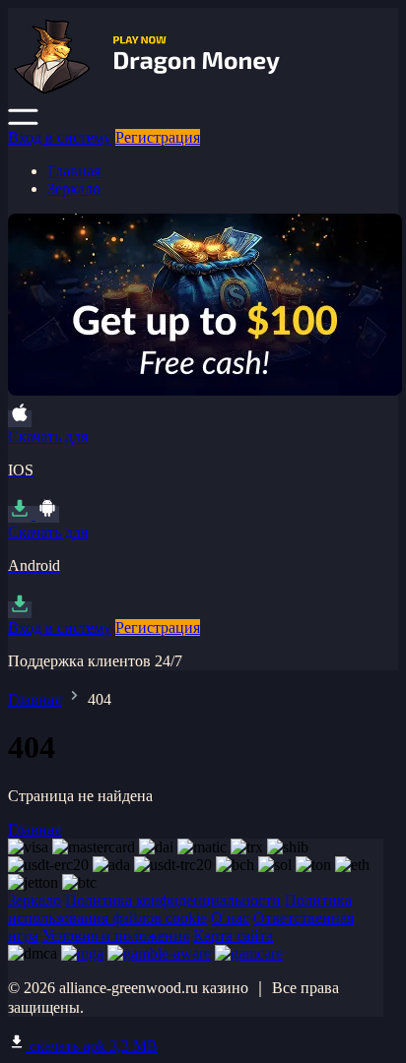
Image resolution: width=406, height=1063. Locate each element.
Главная (74, 170)
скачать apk (92, 1045)
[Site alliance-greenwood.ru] (205, 99)
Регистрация (157, 137)
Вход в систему (59, 137)
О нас (230, 917)
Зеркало (74, 188)
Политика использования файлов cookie (180, 909)
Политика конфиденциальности (173, 900)
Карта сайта (233, 935)
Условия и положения (115, 935)
